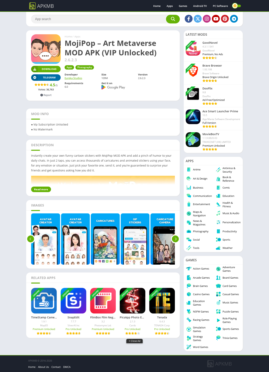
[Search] (173, 19)
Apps (170, 6)
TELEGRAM (49, 77)
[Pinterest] (225, 19)
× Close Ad (134, 341)
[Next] (175, 239)
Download (49, 69)
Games (183, 6)
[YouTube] (216, 19)
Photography (84, 67)
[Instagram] (207, 19)
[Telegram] (234, 19)
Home (156, 6)
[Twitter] (198, 19)
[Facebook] (189, 19)
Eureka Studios (73, 78)
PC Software (220, 6)
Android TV (200, 6)
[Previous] (30, 239)
